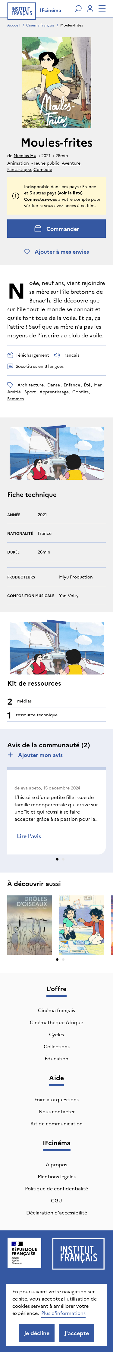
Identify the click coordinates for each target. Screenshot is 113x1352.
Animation (18, 163)
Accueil (13, 24)
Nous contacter (57, 1111)
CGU (56, 1200)
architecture (30, 385)
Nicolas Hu (25, 155)
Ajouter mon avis (40, 754)
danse (53, 385)
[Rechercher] (78, 8)
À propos (56, 1164)
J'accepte (76, 1333)
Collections (57, 1046)
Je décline (36, 1333)
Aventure (71, 163)
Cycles (56, 1034)
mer (98, 385)
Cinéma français (40, 24)
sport (30, 392)
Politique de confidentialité (56, 1188)
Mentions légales (57, 1176)
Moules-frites (71, 24)
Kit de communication (56, 1123)
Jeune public (46, 163)
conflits (80, 392)
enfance (72, 385)
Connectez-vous (40, 199)
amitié (14, 392)
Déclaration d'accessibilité (56, 1212)
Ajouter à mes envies (62, 251)
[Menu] (102, 8)
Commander (62, 228)
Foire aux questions (56, 1099)
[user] (90, 8)
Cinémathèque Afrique (56, 1022)
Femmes (15, 398)
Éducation (56, 1058)
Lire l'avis (29, 836)
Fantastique (19, 169)
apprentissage (54, 392)
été (87, 385)
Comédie (42, 169)
